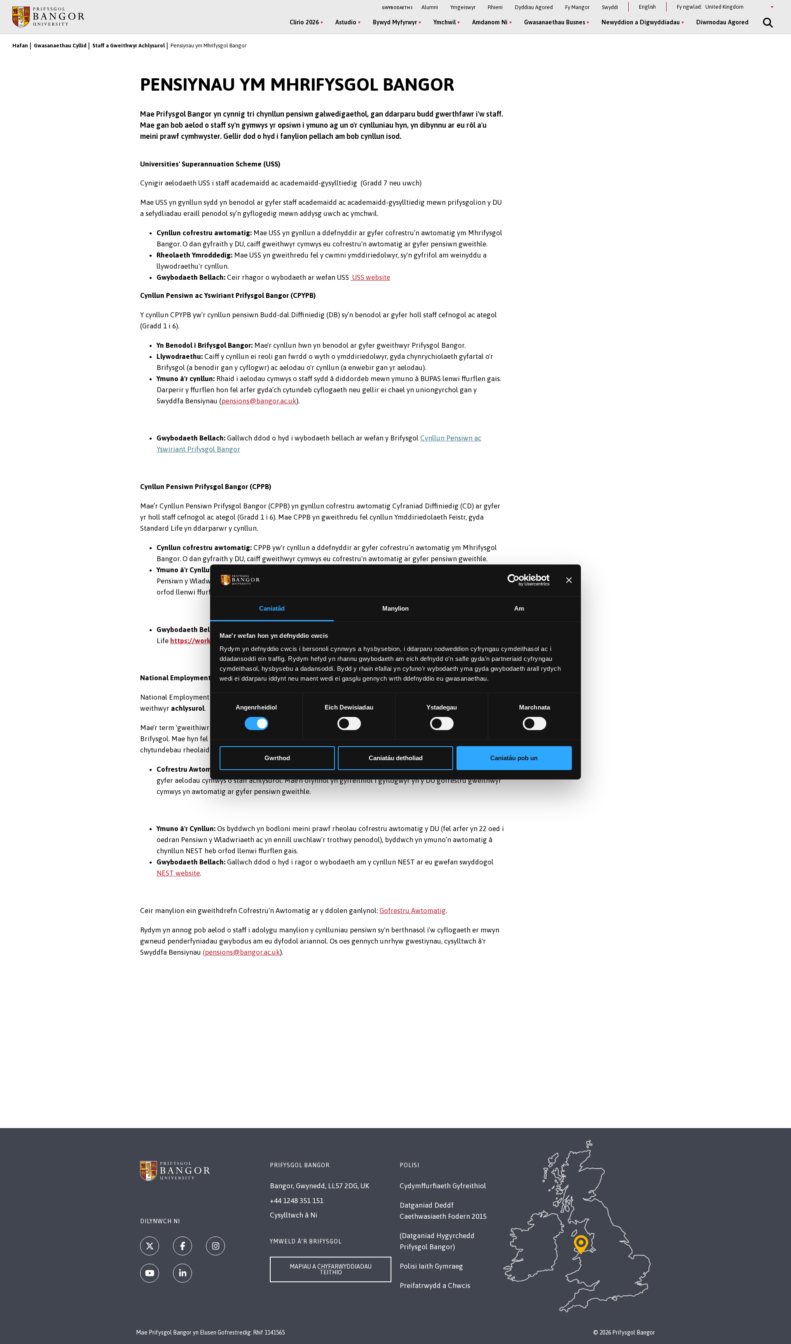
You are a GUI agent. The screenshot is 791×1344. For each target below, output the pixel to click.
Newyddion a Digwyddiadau (640, 22)
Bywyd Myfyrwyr (395, 22)
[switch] (349, 723)
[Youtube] (149, 1273)
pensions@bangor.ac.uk (258, 401)
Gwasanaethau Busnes (554, 22)
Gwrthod (277, 757)
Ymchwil (444, 22)
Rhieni (495, 7)
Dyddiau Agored (534, 7)
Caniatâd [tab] (272, 608)
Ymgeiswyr (462, 7)
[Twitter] (149, 1245)
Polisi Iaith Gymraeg (431, 1266)
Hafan (20, 45)
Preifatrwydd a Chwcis (435, 1285)
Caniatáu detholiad (396, 757)
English (647, 6)
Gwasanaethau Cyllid (60, 45)
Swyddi (610, 7)
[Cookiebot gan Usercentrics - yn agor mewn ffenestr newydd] (513, 580)
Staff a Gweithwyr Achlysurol (128, 45)
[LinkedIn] (182, 1273)
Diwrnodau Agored (722, 22)
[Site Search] (767, 23)
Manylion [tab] (395, 608)
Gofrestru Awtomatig (412, 910)
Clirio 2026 (304, 22)
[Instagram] (215, 1245)
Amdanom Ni (490, 22)
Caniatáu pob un (514, 757)
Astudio (345, 22)
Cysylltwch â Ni (293, 1215)
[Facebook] (182, 1245)
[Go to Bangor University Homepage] (48, 17)
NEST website (178, 873)
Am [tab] (519, 608)
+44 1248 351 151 (296, 1200)
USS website (370, 277)
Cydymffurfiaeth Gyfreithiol (443, 1186)
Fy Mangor (577, 7)
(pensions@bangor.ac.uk (241, 952)
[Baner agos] (569, 580)
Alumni (429, 7)
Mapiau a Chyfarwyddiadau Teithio (331, 1269)
